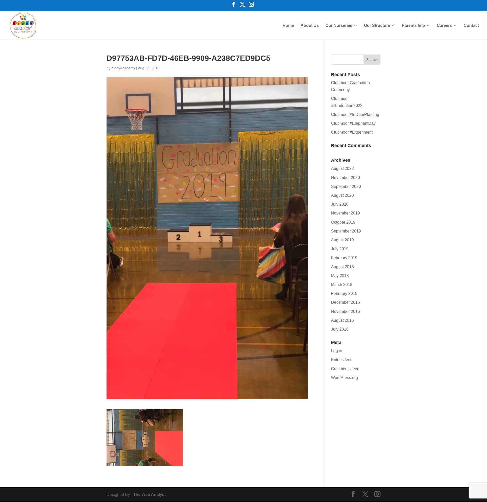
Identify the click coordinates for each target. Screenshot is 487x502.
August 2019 (342, 240)
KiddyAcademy (123, 68)
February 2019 (344, 258)
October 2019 (343, 222)
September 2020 (346, 186)
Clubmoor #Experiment (352, 132)
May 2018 (340, 276)
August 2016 (342, 320)
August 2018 (342, 267)
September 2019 (346, 231)
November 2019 (345, 213)
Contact (471, 26)
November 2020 (345, 177)
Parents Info (413, 26)
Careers (444, 26)
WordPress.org (344, 377)
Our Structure (377, 26)
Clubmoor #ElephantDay (353, 123)
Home (288, 26)
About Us (310, 26)
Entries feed (342, 359)
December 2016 (345, 302)
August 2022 (342, 168)
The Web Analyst (149, 494)
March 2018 (341, 284)
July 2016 (340, 329)
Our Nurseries (338, 26)
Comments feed (345, 369)
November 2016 (345, 311)
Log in (336, 351)
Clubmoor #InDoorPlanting (355, 114)
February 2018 (344, 293)
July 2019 (340, 249)
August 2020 (342, 195)
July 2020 (340, 204)
